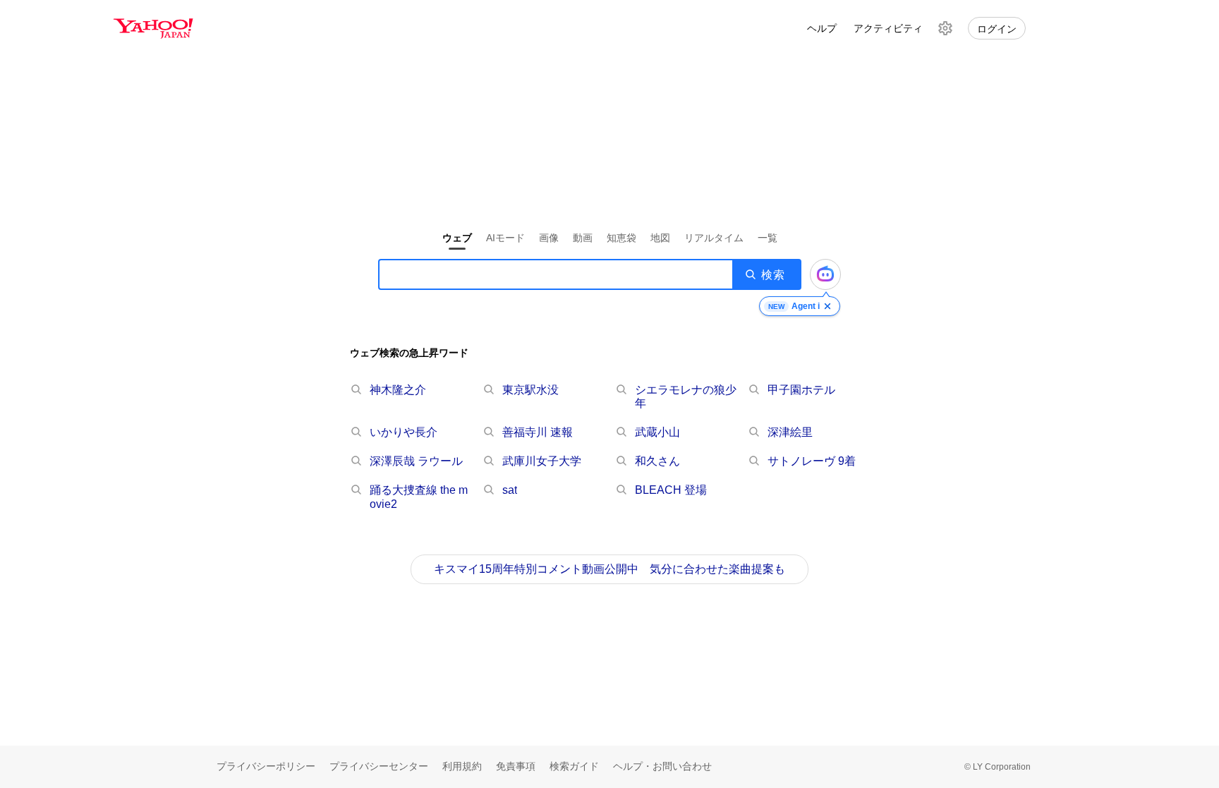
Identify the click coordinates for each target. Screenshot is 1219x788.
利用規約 (462, 766)
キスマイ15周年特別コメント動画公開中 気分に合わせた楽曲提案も (609, 569)
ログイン (997, 29)
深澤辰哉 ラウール (416, 461)
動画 (583, 237)
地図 (660, 237)
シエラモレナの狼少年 (685, 396)
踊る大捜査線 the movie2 (419, 496)
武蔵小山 (657, 432)
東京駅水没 (530, 390)
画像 (549, 237)
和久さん (657, 461)
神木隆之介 (398, 390)
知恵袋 (621, 237)
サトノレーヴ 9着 (812, 461)
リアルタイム (714, 237)
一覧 (767, 237)
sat (509, 490)
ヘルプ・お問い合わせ (662, 766)
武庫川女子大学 (541, 461)
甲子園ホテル (801, 390)
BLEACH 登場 (671, 490)
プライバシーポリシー (266, 766)
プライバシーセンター (378, 766)
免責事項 (515, 766)
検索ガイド (574, 766)
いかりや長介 (403, 432)
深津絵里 (790, 432)
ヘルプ (822, 28)
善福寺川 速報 (537, 432)
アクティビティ (888, 28)
